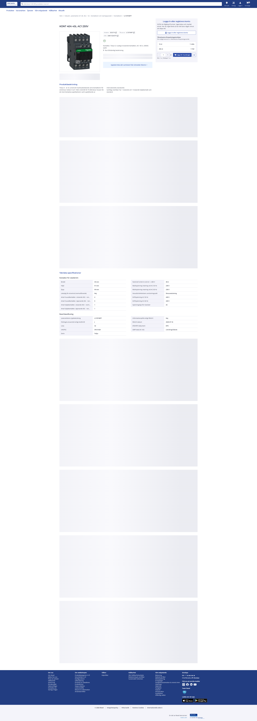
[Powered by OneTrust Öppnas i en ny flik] (153, 144)
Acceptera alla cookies (151, 138)
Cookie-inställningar (108, 130)
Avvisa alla (136, 138)
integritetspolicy (131, 105)
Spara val (106, 138)
